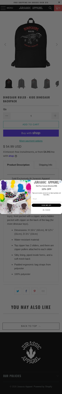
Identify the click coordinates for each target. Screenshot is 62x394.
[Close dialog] (60, 182)
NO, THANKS (46, 210)
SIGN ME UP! (46, 205)
